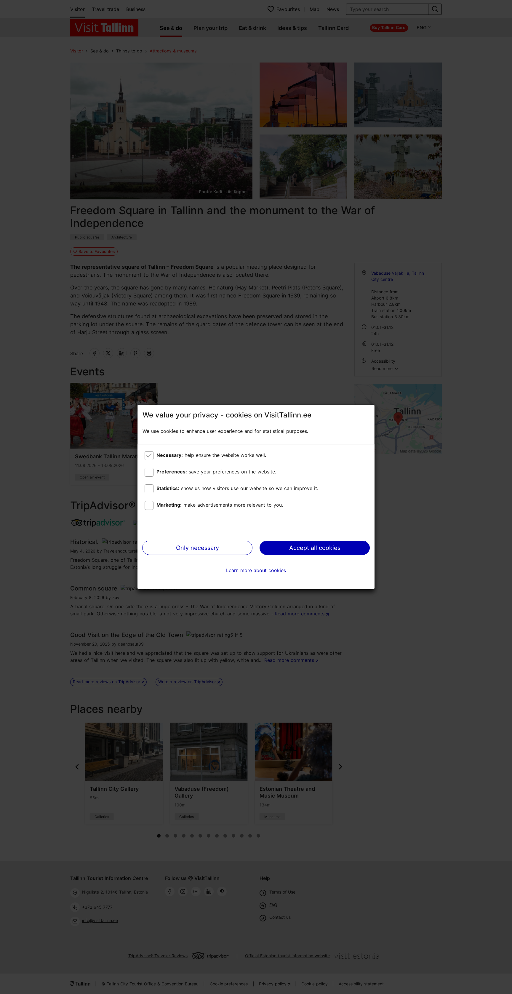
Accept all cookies (314, 547)
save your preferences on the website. (216, 472)
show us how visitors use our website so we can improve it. (237, 488)
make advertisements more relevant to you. (219, 505)
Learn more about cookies (256, 570)
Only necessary (197, 547)
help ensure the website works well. (211, 455)
